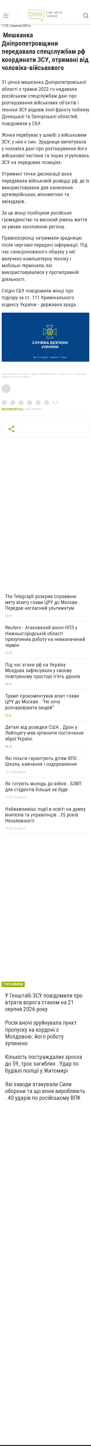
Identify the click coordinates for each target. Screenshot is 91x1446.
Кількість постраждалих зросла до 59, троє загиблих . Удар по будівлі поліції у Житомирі (43, 1063)
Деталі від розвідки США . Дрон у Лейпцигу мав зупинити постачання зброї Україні (44, 733)
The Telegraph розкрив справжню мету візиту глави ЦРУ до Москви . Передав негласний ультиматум (42, 602)
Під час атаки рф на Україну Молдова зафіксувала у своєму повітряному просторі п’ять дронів (42, 670)
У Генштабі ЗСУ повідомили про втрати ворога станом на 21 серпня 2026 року (44, 1002)
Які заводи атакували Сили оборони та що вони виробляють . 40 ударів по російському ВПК (45, 1091)
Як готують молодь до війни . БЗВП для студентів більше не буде (43, 787)
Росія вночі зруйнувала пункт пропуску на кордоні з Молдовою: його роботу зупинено (41, 1033)
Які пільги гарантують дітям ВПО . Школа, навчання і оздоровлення (42, 761)
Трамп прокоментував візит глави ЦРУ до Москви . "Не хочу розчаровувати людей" (42, 702)
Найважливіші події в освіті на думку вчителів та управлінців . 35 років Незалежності (45, 815)
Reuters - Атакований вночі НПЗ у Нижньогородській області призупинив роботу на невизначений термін (45, 636)
